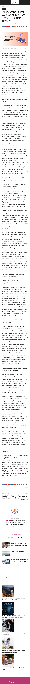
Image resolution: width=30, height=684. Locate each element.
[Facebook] (3, 27)
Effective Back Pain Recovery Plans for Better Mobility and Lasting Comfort (13, 651)
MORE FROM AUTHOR (15, 537)
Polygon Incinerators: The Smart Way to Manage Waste (14, 668)
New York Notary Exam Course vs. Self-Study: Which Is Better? (13, 633)
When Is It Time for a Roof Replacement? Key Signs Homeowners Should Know (14, 598)
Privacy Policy (22, 679)
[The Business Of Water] (6, 553)
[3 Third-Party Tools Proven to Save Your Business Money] (6, 561)
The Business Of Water (17, 551)
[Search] (27, 2)
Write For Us (8, 679)
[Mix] (22, 27)
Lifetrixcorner (6, 23)
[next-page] (5, 568)
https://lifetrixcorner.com (15, 518)
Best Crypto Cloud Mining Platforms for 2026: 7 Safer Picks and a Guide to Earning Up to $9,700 (14, 616)
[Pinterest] (7, 27)
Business (8, 6)
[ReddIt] (14, 27)
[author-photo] (15, 514)
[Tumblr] (18, 27)
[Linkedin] (11, 27)
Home (3, 6)
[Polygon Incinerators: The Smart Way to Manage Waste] (6, 545)
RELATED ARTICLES (15, 535)
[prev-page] (3, 568)
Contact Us (14, 679)
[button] (3, 2)
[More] (26, 27)
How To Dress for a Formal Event (8, 497)
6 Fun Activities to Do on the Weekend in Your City (21, 498)
